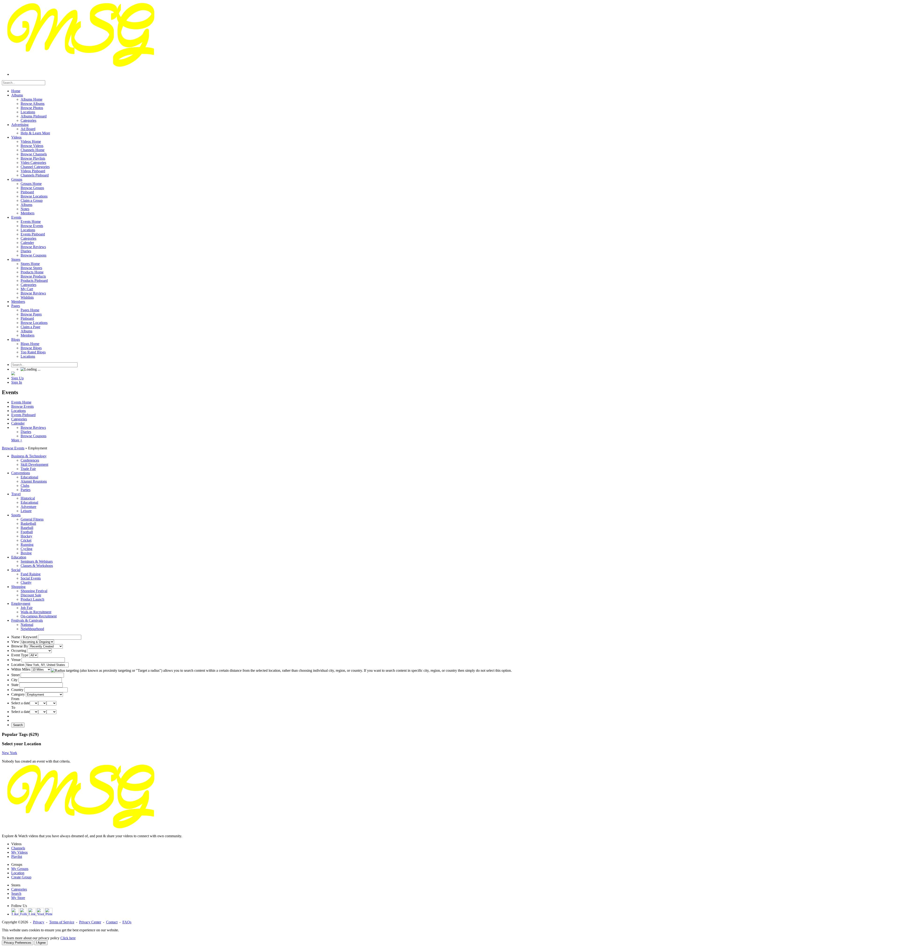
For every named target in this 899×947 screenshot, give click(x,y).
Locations (18, 411)
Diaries (26, 432)
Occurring (18, 651)
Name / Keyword (24, 637)
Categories (19, 419)
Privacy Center (90, 922)
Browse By (19, 646)
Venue (16, 660)
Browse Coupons (33, 436)
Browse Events (22, 406)
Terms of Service (61, 922)
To (13, 707)
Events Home (21, 402)
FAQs (126, 922)
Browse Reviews (33, 427)
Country (17, 690)
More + (16, 440)
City (14, 680)
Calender (18, 423)
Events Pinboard (23, 415)
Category (18, 694)
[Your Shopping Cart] (13, 374)
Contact (112, 922)
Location (17, 665)
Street (15, 675)
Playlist (16, 857)
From (15, 699)
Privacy (38, 922)
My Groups (19, 869)
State (14, 685)
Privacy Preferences (17, 942)
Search (18, 725)
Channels (18, 848)
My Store (18, 898)
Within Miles (20, 669)
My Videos (19, 852)
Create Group (21, 877)
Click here (68, 938)
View (15, 642)
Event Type (19, 655)
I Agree (41, 942)
